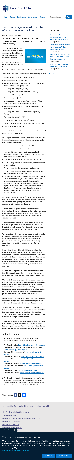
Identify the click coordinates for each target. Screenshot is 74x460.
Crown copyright (7, 406)
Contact (42, 17)
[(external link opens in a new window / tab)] (15, 395)
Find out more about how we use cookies (16, 450)
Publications (21, 17)
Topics (12, 17)
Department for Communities (12, 421)
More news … (53, 73)
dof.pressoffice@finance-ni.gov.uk (31, 363)
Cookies (38, 406)
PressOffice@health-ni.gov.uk (29, 370)
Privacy (32, 406)
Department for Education (10, 425)
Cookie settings (7, 430)
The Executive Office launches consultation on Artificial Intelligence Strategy (60, 47)
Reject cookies (48, 456)
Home (5, 17)
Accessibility (46, 406)
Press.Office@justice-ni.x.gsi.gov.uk (32, 373)
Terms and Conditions (21, 406)
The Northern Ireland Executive (15, 412)
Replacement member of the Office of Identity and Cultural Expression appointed (60, 57)
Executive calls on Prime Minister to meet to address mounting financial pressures (60, 37)
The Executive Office (9, 415)
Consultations (32, 17)
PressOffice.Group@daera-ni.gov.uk (16, 350)
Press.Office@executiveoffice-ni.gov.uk (31, 345)
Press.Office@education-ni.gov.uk (32, 357)
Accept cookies (64, 456)
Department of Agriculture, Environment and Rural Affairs (21, 418)
